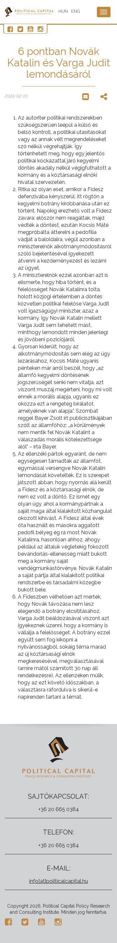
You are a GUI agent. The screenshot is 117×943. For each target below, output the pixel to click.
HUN (63, 11)
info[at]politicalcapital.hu (58, 881)
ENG (75, 11)
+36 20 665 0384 (58, 809)
